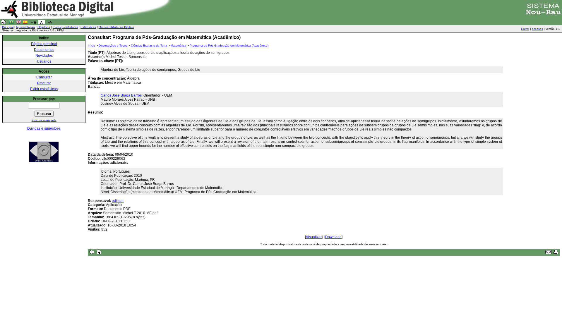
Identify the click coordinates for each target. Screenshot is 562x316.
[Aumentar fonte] (33, 23)
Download (333, 237)
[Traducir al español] (25, 23)
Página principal (44, 44)
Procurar (44, 83)
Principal (7, 27)
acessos (537, 28)
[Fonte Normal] (41, 23)
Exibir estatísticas (44, 89)
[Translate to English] (18, 23)
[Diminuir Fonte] (50, 23)
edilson (118, 201)
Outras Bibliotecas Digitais (116, 27)
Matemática (178, 45)
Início (91, 45)
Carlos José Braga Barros (121, 95)
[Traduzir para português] (11, 23)
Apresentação (25, 27)
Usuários (44, 61)
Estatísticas (88, 27)
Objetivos (43, 27)
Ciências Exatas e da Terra (149, 45)
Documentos (44, 50)
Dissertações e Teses (113, 45)
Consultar (44, 77)
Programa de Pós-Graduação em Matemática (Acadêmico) (229, 45)
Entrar (525, 28)
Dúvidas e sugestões (44, 128)
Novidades (44, 56)
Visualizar (314, 237)
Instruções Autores (65, 27)
